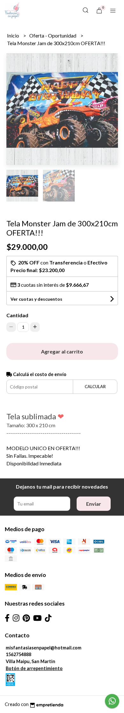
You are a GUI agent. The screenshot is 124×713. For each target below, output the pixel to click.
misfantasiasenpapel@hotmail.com (43, 647)
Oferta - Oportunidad (53, 35)
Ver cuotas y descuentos (36, 299)
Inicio (13, 35)
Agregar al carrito (62, 351)
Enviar (93, 504)
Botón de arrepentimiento (34, 668)
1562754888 (18, 654)
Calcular (95, 386)
